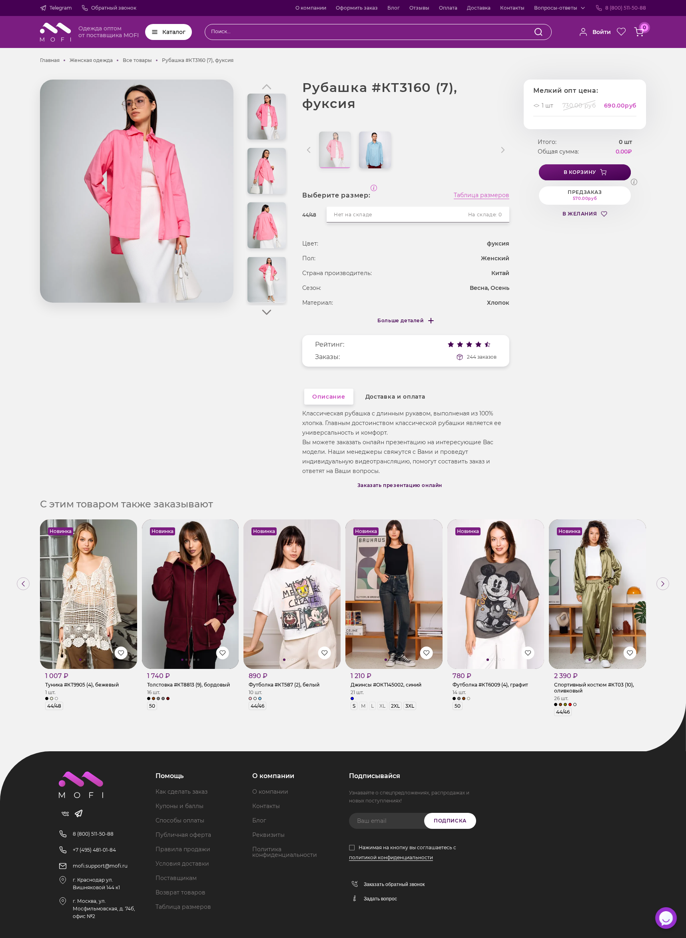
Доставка (479, 8)
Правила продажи (183, 849)
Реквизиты (268, 834)
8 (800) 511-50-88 (625, 8)
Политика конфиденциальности (284, 852)
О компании (310, 8)
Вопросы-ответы (555, 8)
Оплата (448, 8)
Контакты (512, 8)
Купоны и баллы (179, 806)
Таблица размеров (481, 195)
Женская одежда (91, 60)
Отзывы (419, 8)
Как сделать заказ (181, 791)
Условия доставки (182, 863)
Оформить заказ (357, 8)
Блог (393, 8)
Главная (50, 60)
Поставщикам (176, 878)
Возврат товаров (180, 892)
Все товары (137, 60)
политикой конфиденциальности (391, 857)
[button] (266, 312)
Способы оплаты (180, 820)
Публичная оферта (183, 834)
